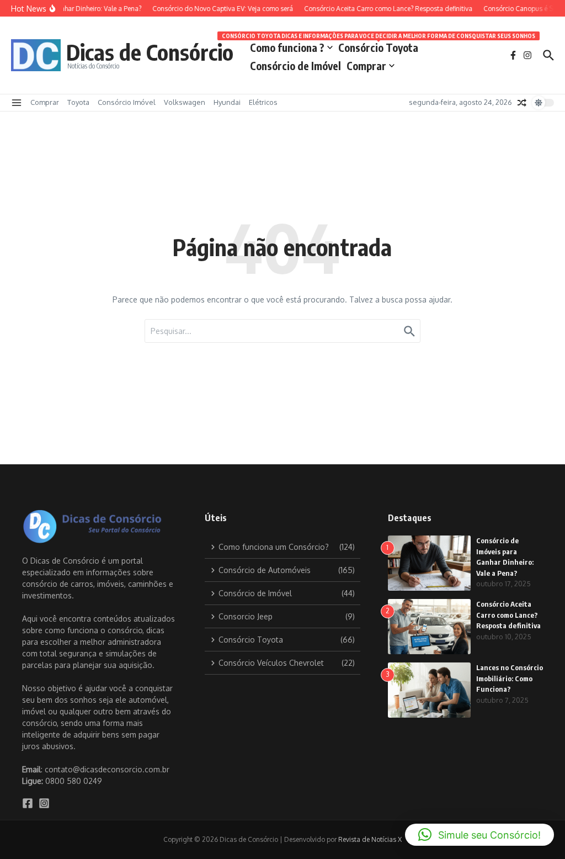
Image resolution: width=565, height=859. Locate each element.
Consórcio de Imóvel (295, 65)
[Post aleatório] (522, 102)
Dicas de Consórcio (149, 52)
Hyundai (227, 102)
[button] (479, 835)
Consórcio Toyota (378, 45)
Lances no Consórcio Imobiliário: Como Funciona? (509, 678)
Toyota (78, 102)
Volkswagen (184, 102)
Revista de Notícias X (370, 839)
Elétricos (263, 102)
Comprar (366, 65)
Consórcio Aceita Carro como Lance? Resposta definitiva (508, 615)
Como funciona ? (287, 47)
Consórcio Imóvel (127, 102)
